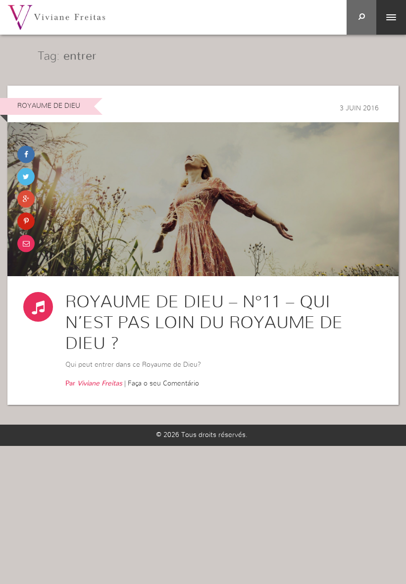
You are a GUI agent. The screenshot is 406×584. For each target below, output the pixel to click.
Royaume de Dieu (48, 105)
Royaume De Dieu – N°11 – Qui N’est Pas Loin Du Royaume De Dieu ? (204, 322)
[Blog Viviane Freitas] (56, 16)
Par (93, 383)
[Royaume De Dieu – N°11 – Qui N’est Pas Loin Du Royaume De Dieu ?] (203, 199)
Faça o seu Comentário (163, 383)
